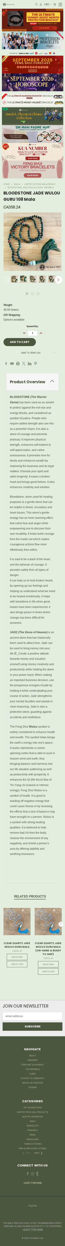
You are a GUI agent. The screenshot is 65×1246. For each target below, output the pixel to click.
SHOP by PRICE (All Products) (32, 1112)
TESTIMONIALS (32, 1069)
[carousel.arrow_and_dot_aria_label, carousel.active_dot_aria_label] (27, 293)
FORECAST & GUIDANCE (32, 1065)
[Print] (18, 363)
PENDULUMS (32, 1139)
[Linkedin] (29, 363)
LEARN (32, 1074)
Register (38, 1083)
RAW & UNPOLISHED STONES (32, 1148)
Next (59, 280)
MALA (32, 1121)
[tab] (32, 382)
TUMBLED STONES (32, 1144)
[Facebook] (6, 363)
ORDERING (32, 1060)
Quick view (17, 956)
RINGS (33, 1135)
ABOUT (32, 1055)
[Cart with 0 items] (54, 4)
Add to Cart (17, 964)
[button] (32, 19)
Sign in (25, 1083)
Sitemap (32, 1087)
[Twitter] (23, 363)
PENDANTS (32, 1130)
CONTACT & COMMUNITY (33, 1078)
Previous (6, 280)
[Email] (12, 363)
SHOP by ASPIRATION (32, 1117)
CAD (46, 4)
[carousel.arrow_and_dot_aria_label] (32, 293)
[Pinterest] (35, 363)
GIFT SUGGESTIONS (32, 1107)
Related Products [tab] (30, 896)
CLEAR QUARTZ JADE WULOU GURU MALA (17, 945)
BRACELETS (32, 1126)
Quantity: (32, 326)
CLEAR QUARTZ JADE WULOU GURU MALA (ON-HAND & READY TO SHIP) (48, 948)
